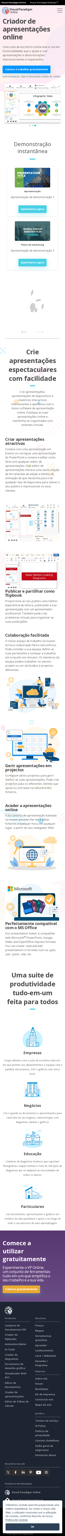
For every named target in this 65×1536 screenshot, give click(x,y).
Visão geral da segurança (20, 1533)
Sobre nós (41, 1378)
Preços (39, 1325)
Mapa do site (43, 1404)
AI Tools (10, 1349)
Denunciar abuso (45, 1455)
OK (32, 1526)
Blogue (39, 1330)
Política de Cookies (17, 1519)
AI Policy (40, 1425)
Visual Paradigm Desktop (43, 2)
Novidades (41, 1389)
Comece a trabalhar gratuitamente (26, 69)
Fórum (39, 1383)
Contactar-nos (44, 1399)
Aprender (41, 1345)
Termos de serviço (46, 1420)
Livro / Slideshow (45, 1355)
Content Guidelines (47, 1440)
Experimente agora (32, 209)
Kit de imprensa (45, 1394)
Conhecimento (44, 1350)
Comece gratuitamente (21, 1289)
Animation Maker (16, 1344)
